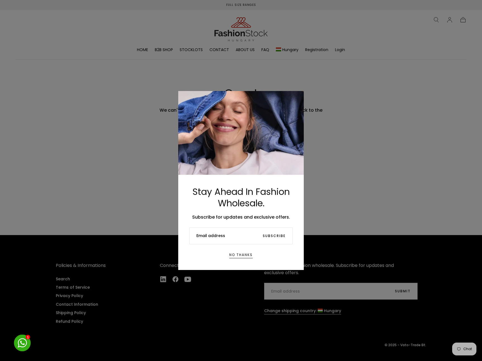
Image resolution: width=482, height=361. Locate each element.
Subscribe (274, 235)
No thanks (241, 254)
